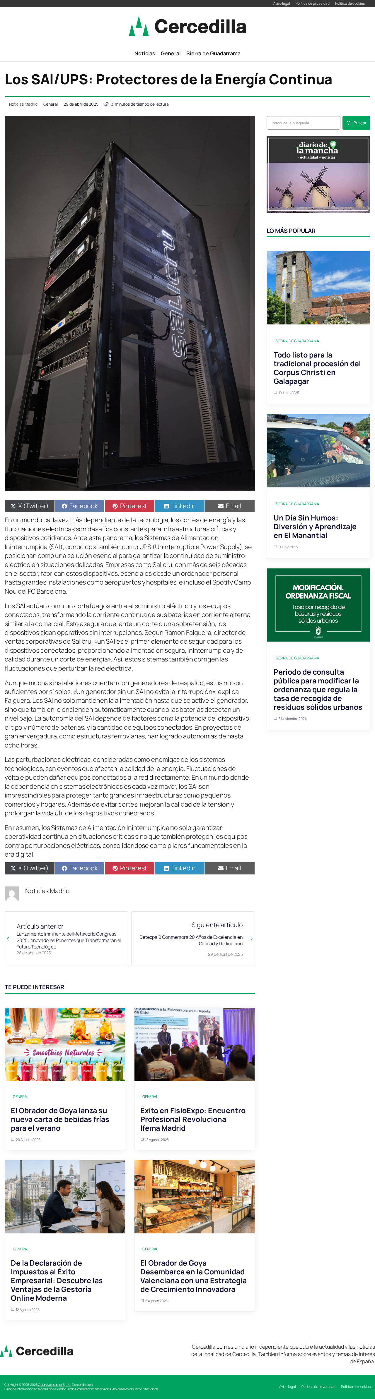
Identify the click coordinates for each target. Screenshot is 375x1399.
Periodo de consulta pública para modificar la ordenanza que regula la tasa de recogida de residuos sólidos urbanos (318, 689)
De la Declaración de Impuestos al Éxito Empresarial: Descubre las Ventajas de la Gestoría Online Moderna (57, 1280)
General (50, 104)
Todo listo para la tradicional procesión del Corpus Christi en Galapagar (317, 368)
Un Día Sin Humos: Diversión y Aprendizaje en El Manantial (315, 526)
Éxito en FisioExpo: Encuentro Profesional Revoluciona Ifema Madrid (193, 1119)
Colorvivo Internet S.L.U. (54, 1384)
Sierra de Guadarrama (297, 340)
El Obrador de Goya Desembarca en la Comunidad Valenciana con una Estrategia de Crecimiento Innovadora (193, 1276)
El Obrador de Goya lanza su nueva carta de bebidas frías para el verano (60, 1119)
